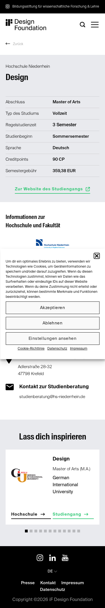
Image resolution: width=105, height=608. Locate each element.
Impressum (78, 348)
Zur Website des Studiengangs (49, 189)
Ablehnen (53, 323)
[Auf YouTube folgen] (65, 559)
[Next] (95, 488)
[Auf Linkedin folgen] (52, 559)
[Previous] (10, 488)
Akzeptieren (52, 307)
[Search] (82, 24)
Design (61, 459)
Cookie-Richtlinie (31, 348)
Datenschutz (57, 348)
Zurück (18, 44)
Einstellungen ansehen (52, 338)
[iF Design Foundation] (26, 24)
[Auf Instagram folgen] (40, 559)
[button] (96, 256)
